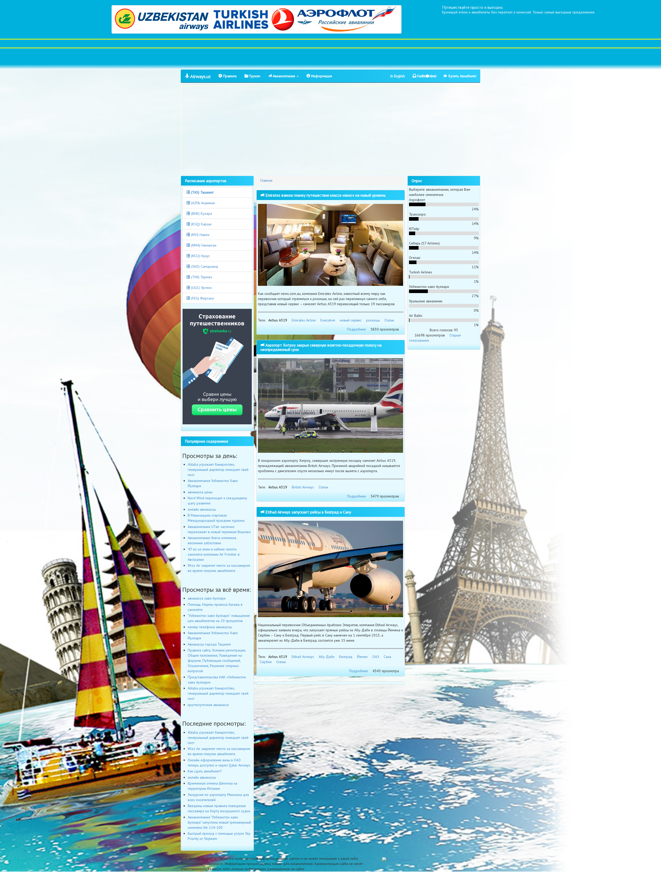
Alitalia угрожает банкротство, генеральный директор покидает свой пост (218, 469)
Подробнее (356, 329)
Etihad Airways (303, 656)
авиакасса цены (200, 492)
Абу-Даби (326, 656)
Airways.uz (200, 76)
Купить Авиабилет (461, 76)
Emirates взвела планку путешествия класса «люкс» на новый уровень (325, 195)
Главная (266, 180)
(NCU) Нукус (200, 256)
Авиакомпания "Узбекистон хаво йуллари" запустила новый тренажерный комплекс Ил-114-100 (219, 822)
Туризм (254, 76)
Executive (327, 320)
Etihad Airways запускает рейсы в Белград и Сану (307, 512)
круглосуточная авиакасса (208, 704)
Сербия (266, 662)
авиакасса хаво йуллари (207, 598)
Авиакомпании (284, 76)
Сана (387, 656)
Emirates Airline (304, 320)
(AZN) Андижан (202, 203)
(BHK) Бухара (201, 213)
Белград (345, 656)
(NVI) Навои (199, 234)
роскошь (373, 320)
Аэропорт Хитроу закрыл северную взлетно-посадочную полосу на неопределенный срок (321, 347)
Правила (229, 76)
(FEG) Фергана (202, 298)
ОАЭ (375, 656)
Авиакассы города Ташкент (209, 644)
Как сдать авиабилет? (205, 771)
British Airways (303, 487)
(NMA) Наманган (203, 245)
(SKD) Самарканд (204, 266)
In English (397, 76)
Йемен (362, 656)
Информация (321, 76)
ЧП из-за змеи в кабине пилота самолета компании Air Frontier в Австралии (214, 554)
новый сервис (350, 320)
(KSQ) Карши (200, 224)
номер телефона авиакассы (210, 627)
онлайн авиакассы (202, 509)
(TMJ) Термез (201, 277)
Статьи (389, 320)
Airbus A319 (277, 320)
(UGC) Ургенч (201, 287)
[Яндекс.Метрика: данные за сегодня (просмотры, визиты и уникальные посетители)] (397, 859)
